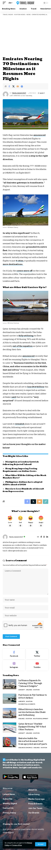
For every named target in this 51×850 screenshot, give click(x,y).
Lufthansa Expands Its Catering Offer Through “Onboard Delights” (30, 683)
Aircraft (21, 689)
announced (39, 135)
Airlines (29, 689)
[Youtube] (37, 665)
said (13, 397)
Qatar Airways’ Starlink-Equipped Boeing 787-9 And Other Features (32, 727)
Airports (21, 701)
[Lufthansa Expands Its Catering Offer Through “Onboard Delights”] (9, 684)
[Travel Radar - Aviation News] (25, 3)
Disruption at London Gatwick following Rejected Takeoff (21, 463)
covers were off (24, 271)
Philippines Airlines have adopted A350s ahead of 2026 (22, 483)
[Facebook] (41, 537)
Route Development (40, 718)
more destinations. (13, 264)
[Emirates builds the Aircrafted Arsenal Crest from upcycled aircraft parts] (9, 742)
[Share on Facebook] (9, 86)
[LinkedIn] (47, 537)
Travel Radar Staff (19, 93)
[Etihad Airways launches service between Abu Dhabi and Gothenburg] (9, 713)
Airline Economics (25, 747)
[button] (40, 844)
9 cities (19, 261)
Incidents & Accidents (26, 704)
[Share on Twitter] (13, 86)
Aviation (36, 689)
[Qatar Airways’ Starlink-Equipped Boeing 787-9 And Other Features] (9, 727)
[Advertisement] (25, 36)
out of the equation (23, 346)
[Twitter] (37, 654)
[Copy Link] (45, 501)
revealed (19, 424)
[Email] (18, 86)
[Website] (38, 537)
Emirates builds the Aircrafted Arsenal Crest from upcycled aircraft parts (32, 741)
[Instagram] (44, 537)
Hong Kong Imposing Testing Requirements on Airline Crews (20, 469)
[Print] (22, 86)
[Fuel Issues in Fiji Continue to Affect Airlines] (9, 699)
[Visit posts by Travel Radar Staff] (5, 94)
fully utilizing (25, 335)
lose (35, 387)
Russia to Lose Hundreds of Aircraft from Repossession (23, 490)
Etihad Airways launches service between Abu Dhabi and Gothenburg (31, 712)
